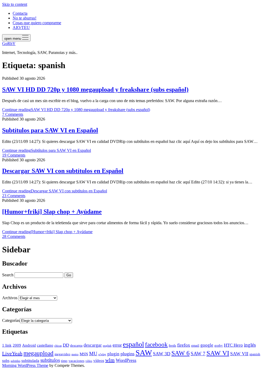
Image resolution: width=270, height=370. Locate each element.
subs (5, 360)
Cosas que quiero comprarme (37, 23)
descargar (93, 345)
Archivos (9, 298)
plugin (113, 353)
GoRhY (9, 43)
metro (75, 354)
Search (7, 275)
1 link (7, 345)
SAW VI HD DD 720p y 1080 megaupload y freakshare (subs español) (95, 89)
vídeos (98, 360)
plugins (127, 353)
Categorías (11, 320)
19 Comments (13, 155)
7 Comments (12, 114)
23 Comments (13, 195)
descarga (76, 345)
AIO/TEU (21, 27)
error (117, 345)
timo (64, 361)
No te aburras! (24, 18)
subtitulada (30, 360)
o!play (102, 354)
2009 (17, 345)
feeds (172, 345)
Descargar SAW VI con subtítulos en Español (62, 170)
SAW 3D (161, 353)
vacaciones (76, 361)
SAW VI (217, 353)
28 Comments (13, 236)
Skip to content (14, 4)
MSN (84, 354)
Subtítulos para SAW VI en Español (50, 130)
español (133, 344)
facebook (156, 344)
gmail (195, 345)
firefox (183, 345)
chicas (58, 345)
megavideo (62, 354)
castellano (45, 345)
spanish (254, 354)
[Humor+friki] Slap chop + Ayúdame (52, 211)
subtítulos (50, 360)
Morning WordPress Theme (25, 365)
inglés (250, 345)
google (206, 345)
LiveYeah (12, 353)
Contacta (20, 13)
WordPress (126, 360)
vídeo (88, 360)
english (107, 345)
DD (66, 345)
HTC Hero (233, 345)
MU (93, 353)
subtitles (15, 360)
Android (29, 345)
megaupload (38, 353)
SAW (144, 352)
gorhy (218, 345)
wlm (110, 360)
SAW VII (239, 353)
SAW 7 (198, 353)
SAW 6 (180, 353)
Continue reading (76, 109)
